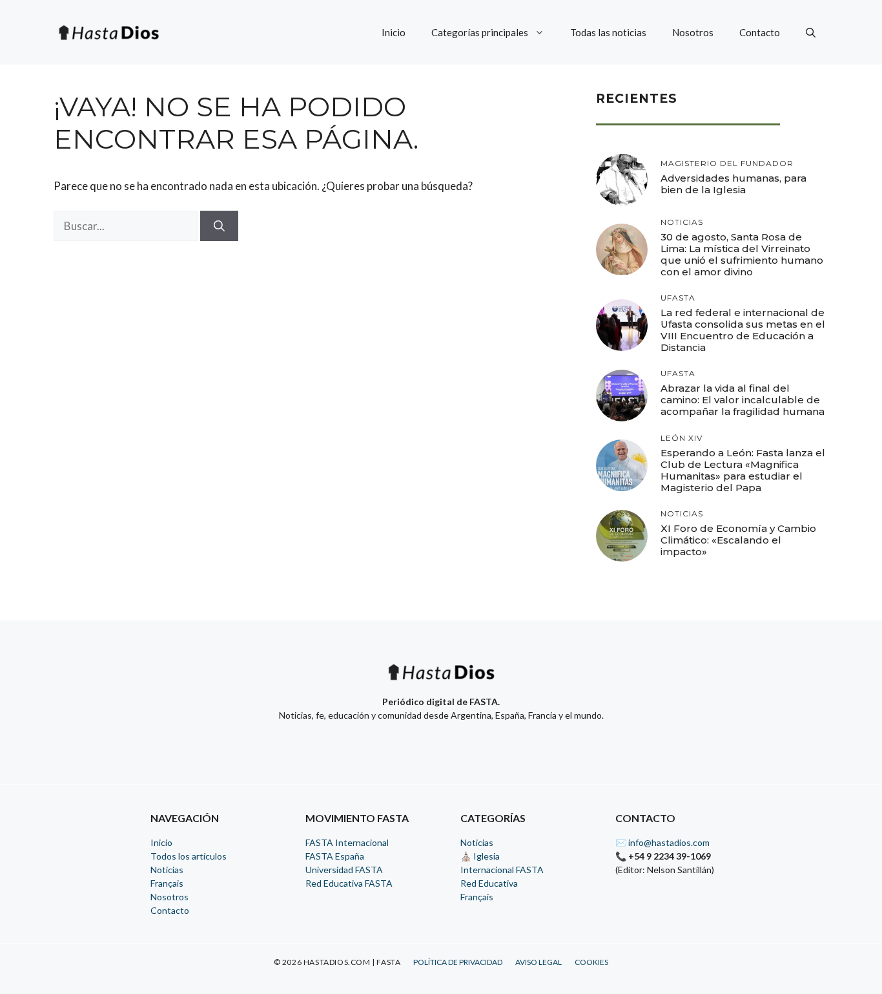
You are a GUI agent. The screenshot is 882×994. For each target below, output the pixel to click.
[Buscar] (219, 226)
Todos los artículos (188, 856)
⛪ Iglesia (480, 856)
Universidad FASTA (344, 869)
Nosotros (692, 32)
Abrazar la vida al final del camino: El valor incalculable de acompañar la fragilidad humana (743, 400)
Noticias (166, 869)
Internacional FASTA (502, 869)
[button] (810, 32)
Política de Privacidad (457, 962)
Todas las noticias (608, 32)
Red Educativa (489, 883)
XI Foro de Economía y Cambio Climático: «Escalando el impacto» (738, 540)
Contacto (759, 32)
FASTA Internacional (347, 842)
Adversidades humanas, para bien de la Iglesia (733, 184)
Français (166, 883)
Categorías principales (479, 32)
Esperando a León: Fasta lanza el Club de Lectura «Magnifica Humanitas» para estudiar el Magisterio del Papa (743, 470)
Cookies (591, 962)
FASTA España (334, 856)
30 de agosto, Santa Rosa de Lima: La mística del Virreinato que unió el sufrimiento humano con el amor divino (742, 254)
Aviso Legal (538, 962)
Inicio (393, 32)
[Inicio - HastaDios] (441, 680)
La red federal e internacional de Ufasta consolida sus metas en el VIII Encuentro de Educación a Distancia (743, 330)
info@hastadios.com (669, 842)
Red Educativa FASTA (349, 883)
